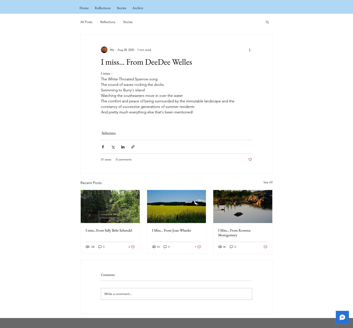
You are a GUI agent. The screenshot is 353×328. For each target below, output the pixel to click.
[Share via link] (133, 147)
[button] (267, 21)
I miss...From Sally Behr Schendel (109, 230)
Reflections (107, 22)
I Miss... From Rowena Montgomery (234, 232)
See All (268, 182)
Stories (127, 22)
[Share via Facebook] (103, 147)
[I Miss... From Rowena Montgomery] (242, 206)
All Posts (86, 22)
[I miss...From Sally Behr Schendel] (110, 206)
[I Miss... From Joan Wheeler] (176, 206)
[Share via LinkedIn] (123, 147)
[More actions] (249, 49)
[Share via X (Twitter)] (113, 147)
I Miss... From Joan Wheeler (171, 230)
